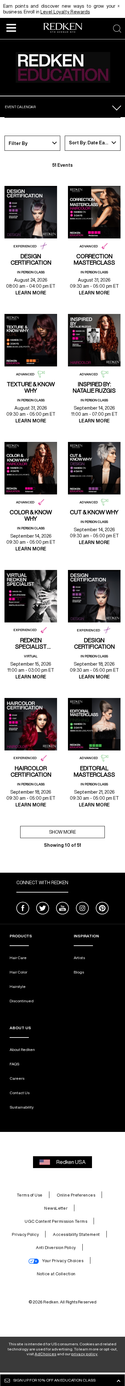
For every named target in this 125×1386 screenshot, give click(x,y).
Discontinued (22, 1001)
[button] (11, 27)
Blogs (79, 972)
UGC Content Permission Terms (56, 1221)
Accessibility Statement (76, 1234)
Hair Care (18, 958)
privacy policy (84, 1354)
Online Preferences (76, 1195)
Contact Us (19, 1093)
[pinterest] (102, 909)
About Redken (22, 1049)
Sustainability (22, 1107)
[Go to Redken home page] (63, 28)
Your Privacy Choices (62, 1261)
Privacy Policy (25, 1234)
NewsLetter (56, 1208)
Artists (79, 958)
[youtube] (62, 909)
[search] (117, 29)
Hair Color (18, 972)
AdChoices (45, 1354)
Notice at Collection (56, 1274)
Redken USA (71, 1162)
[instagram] (82, 909)
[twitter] (42, 909)
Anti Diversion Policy (56, 1248)
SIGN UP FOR (54, 1380)
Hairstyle (18, 986)
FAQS (14, 1064)
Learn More (30, 293)
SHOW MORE (62, 832)
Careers (17, 1078)
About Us (20, 1028)
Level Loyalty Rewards (65, 12)
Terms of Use (30, 1195)
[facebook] (22, 909)
